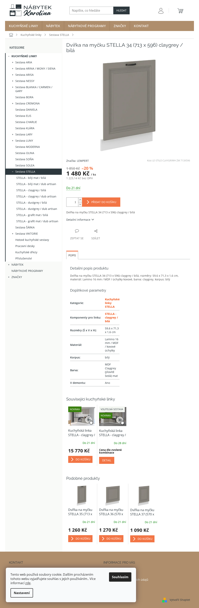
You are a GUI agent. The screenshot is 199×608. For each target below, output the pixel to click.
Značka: (77, 161)
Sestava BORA (24, 97)
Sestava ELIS (23, 116)
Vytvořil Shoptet (180, 600)
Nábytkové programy (27, 271)
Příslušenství (23, 258)
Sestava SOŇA (24, 159)
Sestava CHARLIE (26, 122)
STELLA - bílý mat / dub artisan (36, 184)
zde (28, 583)
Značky (16, 277)
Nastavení (22, 593)
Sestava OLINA (24, 153)
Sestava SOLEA (24, 165)
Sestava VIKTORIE (26, 233)
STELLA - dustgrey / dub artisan (36, 209)
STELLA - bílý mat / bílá (31, 178)
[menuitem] (23, 26)
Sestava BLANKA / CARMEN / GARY (33, 89)
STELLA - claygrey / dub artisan (36, 196)
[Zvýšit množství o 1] (80, 200)
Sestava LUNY (24, 140)
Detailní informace (78, 219)
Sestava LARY (23, 134)
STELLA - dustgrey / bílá (31, 202)
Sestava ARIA (23, 62)
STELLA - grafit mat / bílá (32, 215)
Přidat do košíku (103, 202)
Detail (106, 460)
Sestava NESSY (24, 81)
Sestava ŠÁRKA (25, 227)
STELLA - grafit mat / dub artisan (37, 221)
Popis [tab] (72, 255)
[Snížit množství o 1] (80, 204)
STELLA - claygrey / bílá (31, 190)
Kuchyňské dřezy (26, 252)
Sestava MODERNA (27, 147)
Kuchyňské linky (24, 56)
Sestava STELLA (25, 171)
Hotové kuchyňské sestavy (32, 240)
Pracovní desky (25, 246)
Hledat (121, 10)
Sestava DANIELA (26, 109)
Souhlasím (120, 577)
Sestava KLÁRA (24, 128)
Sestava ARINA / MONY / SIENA (35, 68)
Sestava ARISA (24, 75)
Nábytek (17, 264)
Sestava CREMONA (27, 103)
